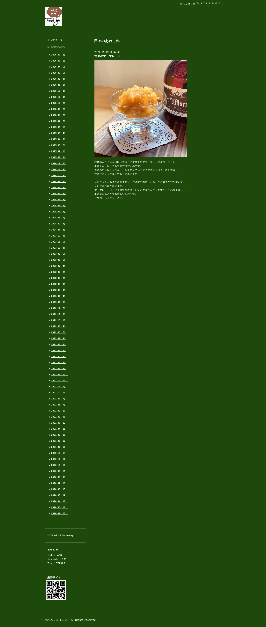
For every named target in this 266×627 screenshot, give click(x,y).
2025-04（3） (58, 139)
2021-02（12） (59, 441)
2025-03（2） (58, 145)
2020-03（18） (59, 507)
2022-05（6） (58, 350)
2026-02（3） (58, 79)
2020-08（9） (58, 477)
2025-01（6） (58, 157)
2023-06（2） (58, 272)
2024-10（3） (58, 175)
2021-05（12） (59, 423)
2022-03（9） (58, 362)
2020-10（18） (59, 465)
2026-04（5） (58, 67)
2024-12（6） (58, 163)
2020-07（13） (59, 483)
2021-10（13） (59, 392)
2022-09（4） (58, 326)
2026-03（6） (58, 73)
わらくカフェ (62, 620)
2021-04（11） (59, 429)
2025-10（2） (58, 103)
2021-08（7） (58, 405)
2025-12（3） (58, 91)
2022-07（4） (58, 338)
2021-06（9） (58, 417)
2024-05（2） (58, 205)
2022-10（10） (59, 320)
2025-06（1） (58, 127)
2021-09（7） (58, 398)
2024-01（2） (58, 230)
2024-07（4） (58, 193)
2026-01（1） (58, 85)
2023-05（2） (58, 278)
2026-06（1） (58, 61)
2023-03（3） (58, 290)
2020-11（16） (59, 459)
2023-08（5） (58, 260)
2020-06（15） (59, 489)
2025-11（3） (58, 97)
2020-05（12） (59, 495)
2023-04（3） (58, 284)
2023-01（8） (58, 302)
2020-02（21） (59, 513)
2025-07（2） (58, 121)
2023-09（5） (58, 254)
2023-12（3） (58, 236)
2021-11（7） (58, 386)
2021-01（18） (59, 447)
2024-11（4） (58, 169)
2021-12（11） (59, 380)
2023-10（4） (58, 248)
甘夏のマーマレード (107, 56)
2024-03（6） (58, 217)
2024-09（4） (58, 181)
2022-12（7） (58, 308)
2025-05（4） (58, 133)
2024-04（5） (58, 211)
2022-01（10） (59, 374)
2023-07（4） (58, 266)
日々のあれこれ (56, 47)
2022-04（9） (58, 356)
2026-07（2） (58, 55)
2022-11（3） (58, 314)
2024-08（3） (58, 187)
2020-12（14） (59, 453)
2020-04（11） (59, 501)
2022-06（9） (58, 344)
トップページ (55, 40)
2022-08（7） (58, 332)
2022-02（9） (58, 368)
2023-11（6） (58, 242)
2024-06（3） (58, 199)
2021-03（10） (59, 435)
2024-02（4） (58, 223)
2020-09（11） (59, 471)
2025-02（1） (58, 151)
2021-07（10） (59, 411)
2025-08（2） (58, 115)
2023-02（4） (58, 296)
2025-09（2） (58, 109)
